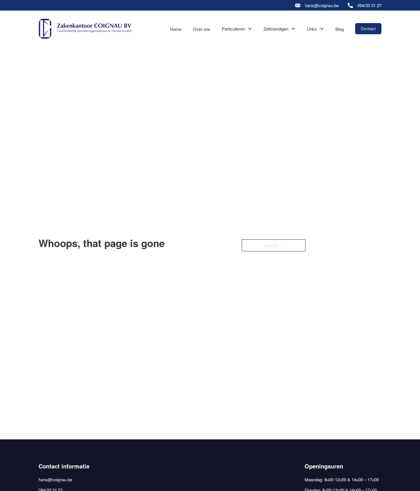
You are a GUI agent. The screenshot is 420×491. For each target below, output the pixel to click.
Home (175, 29)
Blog (339, 29)
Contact (368, 28)
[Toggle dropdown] (250, 29)
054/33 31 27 (369, 5)
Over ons (201, 29)
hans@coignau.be (322, 5)
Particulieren (233, 29)
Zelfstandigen (275, 29)
